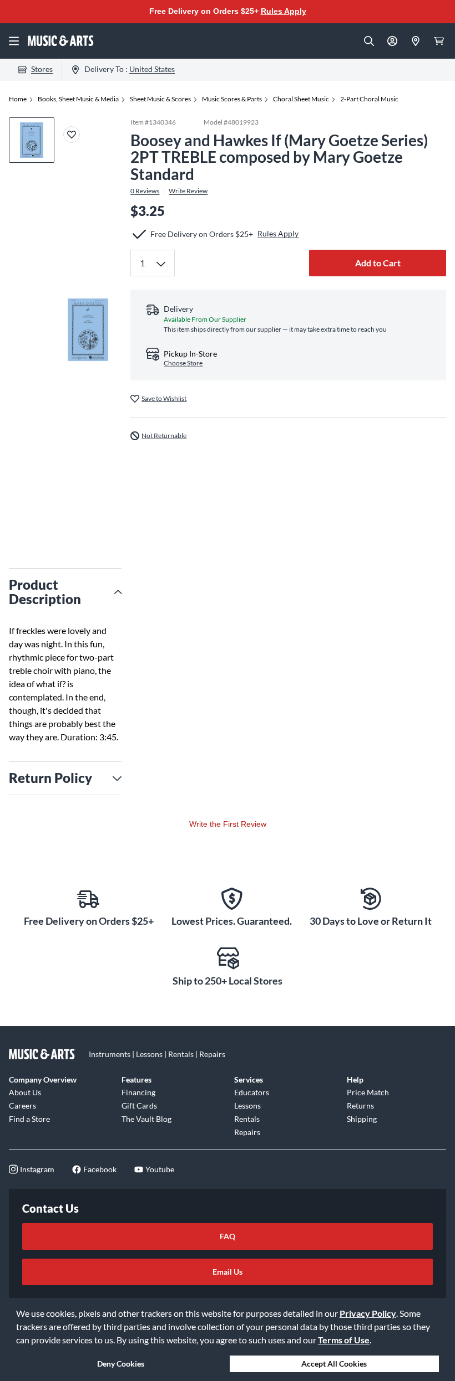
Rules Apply (283, 11)
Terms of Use (344, 1339)
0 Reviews (144, 191)
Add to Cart (378, 262)
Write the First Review (227, 824)
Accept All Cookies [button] (334, 1363)
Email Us (227, 1271)
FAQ (227, 1236)
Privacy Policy (368, 1313)
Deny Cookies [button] (120, 1363)
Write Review (188, 191)
